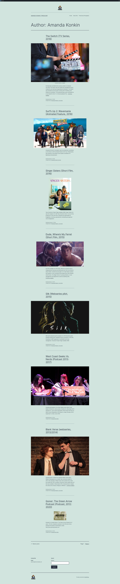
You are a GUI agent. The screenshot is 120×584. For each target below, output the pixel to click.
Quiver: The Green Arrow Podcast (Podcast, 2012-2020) (59, 504)
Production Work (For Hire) (56, 160)
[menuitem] (1, 1)
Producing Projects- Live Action (57, 100)
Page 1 (82, 544)
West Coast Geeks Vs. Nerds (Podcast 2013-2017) (57, 359)
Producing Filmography (84, 15)
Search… (53, 560)
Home (70, 15)
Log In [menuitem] (3, 0)
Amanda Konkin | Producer (39, 15)
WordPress (87, 577)
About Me (75, 15)
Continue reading (49, 278)
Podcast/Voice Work (55, 418)
